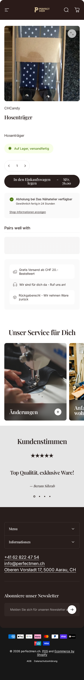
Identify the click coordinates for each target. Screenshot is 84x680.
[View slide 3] (44, 496)
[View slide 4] (49, 496)
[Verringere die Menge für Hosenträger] (9, 165)
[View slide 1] (34, 496)
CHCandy (12, 108)
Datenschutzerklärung (45, 661)
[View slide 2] (39, 496)
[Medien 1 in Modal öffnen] (72, 33)
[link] (40, 570)
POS (45, 651)
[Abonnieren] (72, 609)
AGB (29, 661)
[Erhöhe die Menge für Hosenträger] (25, 165)
